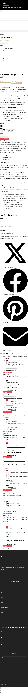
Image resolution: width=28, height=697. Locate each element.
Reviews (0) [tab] (6, 159)
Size (1, 128)
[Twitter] (4, 574)
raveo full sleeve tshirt (17, 150)
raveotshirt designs (5, 152)
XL (9, 226)
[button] (14, 31)
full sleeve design (4, 148)
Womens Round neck (10, 537)
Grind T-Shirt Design (11, 387)
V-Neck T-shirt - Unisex (10, 365)
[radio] (1, 126)
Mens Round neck (9, 385)
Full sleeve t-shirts (15, 148)
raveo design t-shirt (5, 150)
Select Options (4, 43)
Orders (4, 3)
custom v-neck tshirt (20, 146)
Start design (6, 439)
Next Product (6, 58)
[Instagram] (6, 574)
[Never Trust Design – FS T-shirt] (6, 66)
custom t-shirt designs (9, 146)
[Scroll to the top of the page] (0, 688)
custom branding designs (14, 144)
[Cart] (2, 13)
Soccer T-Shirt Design (12, 407)
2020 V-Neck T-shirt (11, 368)
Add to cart (4, 137)
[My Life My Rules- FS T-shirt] (6, 56)
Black (6, 221)
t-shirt (12, 152)
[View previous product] (3, 48)
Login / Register (6, 1)
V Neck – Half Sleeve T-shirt (13, 452)
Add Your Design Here (12, 509)
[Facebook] (3, 574)
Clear (1, 133)
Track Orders (6, 5)
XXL (11, 226)
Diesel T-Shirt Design (11, 427)
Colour (2, 123)
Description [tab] (6, 155)
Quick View (6, 358)
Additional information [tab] (9, 157)
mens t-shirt (23, 148)
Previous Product (8, 48)
